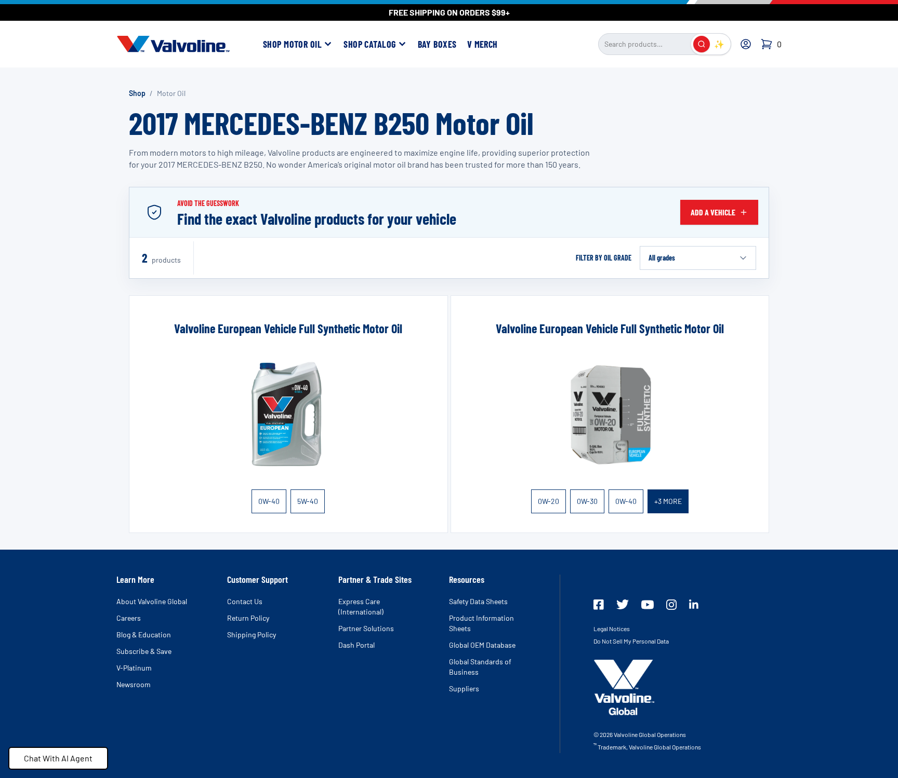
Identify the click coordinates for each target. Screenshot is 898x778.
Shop (137, 93)
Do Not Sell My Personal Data (631, 641)
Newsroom (133, 684)
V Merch (482, 44)
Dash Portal (356, 644)
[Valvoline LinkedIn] (693, 604)
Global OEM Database (482, 644)
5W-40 (307, 501)
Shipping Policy (251, 634)
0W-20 (548, 501)
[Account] (745, 44)
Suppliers (464, 688)
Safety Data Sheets (478, 601)
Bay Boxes (437, 44)
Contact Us (244, 601)
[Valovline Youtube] (647, 604)
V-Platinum (134, 667)
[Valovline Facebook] (598, 604)
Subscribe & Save (143, 651)
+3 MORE (668, 501)
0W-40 (269, 501)
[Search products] (701, 44)
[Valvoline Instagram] (671, 604)
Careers (128, 617)
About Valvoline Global (151, 601)
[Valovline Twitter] (622, 604)
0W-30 (587, 501)
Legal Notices (611, 628)
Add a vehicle (713, 212)
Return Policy (248, 617)
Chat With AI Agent (58, 758)
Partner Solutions (366, 628)
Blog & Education (143, 634)
